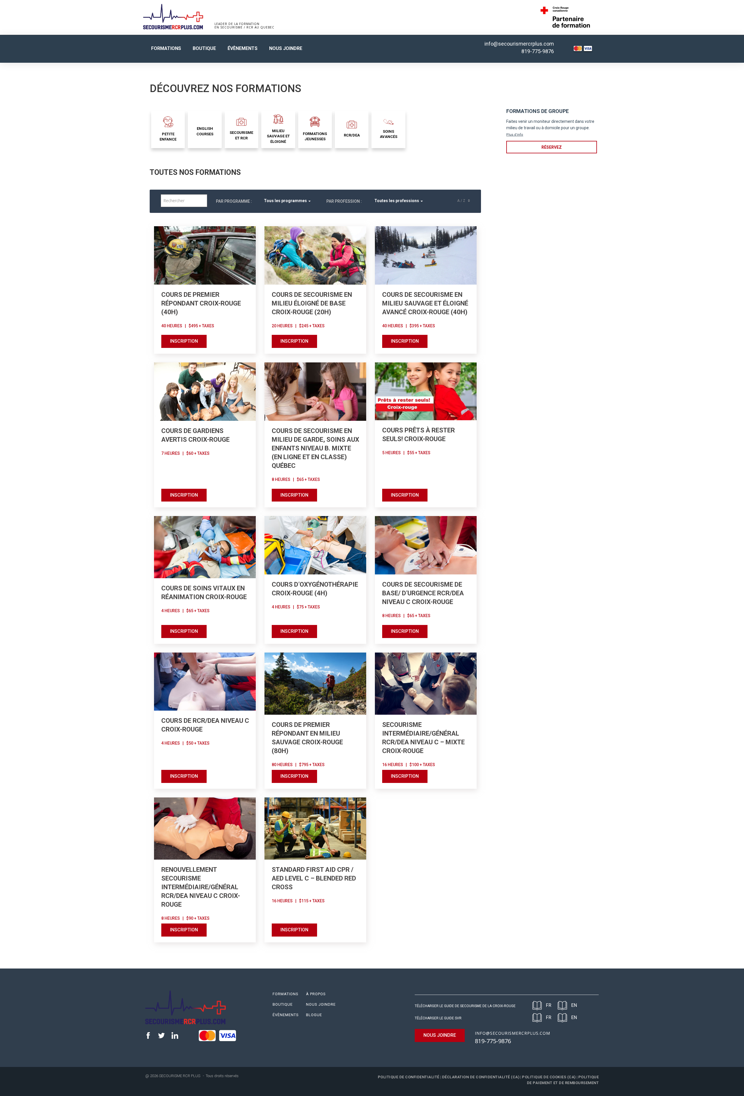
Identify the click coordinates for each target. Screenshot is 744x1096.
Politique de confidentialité (408, 1077)
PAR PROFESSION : (344, 201)
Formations (166, 48)
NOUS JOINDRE (439, 1035)
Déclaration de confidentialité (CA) (481, 1077)
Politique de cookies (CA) (549, 1077)
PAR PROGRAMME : (234, 201)
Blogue (314, 1015)
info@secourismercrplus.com (519, 44)
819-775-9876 (537, 51)
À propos (316, 994)
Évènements (242, 48)
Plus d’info (514, 134)
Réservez (551, 147)
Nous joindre (285, 48)
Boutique (204, 48)
